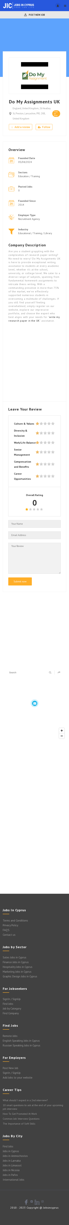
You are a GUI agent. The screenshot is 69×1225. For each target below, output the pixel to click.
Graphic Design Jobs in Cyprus (20, 976)
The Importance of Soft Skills (19, 1123)
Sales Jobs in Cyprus (14, 957)
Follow (46, 127)
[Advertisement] (34, 362)
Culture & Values (24, 423)
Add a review (22, 127)
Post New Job (36, 14)
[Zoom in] (61, 730)
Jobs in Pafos (10, 1175)
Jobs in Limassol (12, 1165)
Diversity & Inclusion (20, 433)
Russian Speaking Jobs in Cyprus (21, 1045)
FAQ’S (6, 930)
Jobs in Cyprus (11, 1151)
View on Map (56, 113)
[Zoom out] (61, 736)
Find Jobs (8, 1003)
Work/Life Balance (25, 442)
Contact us (9, 934)
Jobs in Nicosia (11, 1170)
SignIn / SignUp (12, 999)
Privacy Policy (10, 925)
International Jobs (13, 1179)
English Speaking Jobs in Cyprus (21, 1040)
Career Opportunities (22, 476)
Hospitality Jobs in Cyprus (17, 967)
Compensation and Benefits (22, 464)
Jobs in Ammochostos (15, 1156)
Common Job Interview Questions (21, 1118)
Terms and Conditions (15, 920)
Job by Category (12, 1008)
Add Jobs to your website (17, 1077)
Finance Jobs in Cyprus (16, 962)
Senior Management (22, 452)
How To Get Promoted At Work (20, 1113)
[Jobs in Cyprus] (19, 5)
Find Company (11, 1013)
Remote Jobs (10, 1036)
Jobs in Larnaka (12, 1160)
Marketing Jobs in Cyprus (17, 971)
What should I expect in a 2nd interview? (25, 1100)
